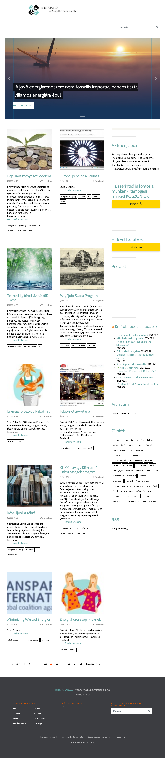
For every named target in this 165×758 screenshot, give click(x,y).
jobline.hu (17, 713)
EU (89, 196)
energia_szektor (33, 640)
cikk (22, 640)
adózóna (37, 713)
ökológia (11, 231)
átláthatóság (13, 640)
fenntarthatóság (136, 460)
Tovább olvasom (20, 219)
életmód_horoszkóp (15, 441)
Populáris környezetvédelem (29, 176)
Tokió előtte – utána (75, 411)
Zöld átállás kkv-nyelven (128, 351)
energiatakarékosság (85, 448)
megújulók (91, 345)
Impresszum (120, 737)
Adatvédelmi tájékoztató (72, 737)
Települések (80, 533)
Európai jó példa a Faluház (79, 176)
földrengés (116, 465)
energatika (12, 226)
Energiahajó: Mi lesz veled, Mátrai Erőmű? (136, 370)
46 (69, 664)
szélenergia (140, 491)
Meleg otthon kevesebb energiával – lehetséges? (134, 343)
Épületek (81, 196)
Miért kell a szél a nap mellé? (130, 338)
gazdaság (22, 226)
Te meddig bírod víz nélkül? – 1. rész (29, 298)
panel (63, 201)
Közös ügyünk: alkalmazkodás (131, 364)
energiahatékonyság (68, 196)
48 (81, 664)
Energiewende (135, 455)
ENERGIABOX (64, 690)
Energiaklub (47, 181)
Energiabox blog (120, 528)
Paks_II (115, 491)
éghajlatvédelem (82, 528)
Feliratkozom (135, 247)
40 (45, 664)
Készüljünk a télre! (21, 513)
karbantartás (13, 555)
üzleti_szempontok (24, 231)
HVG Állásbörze (19, 723)
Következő (91, 664)
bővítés (115, 445)
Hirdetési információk (48, 737)
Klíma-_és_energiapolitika (123, 470)
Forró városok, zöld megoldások (132, 335)
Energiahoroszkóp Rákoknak (28, 411)
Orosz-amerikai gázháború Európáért (134, 377)
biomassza (65, 345)
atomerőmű (140, 440)
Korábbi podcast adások (136, 326)
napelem (116, 486)
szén (149, 491)
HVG (14, 708)
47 (75, 664)
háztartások (128, 465)
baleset (150, 440)
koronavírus (131, 476)
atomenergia (128, 440)
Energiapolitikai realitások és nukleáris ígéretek (135, 356)
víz (40, 346)
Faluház (96, 196)
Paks (148, 486)
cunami (132, 445)
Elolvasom (26, 105)
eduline (16, 718)
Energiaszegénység (120, 455)
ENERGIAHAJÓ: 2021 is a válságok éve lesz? (137, 384)
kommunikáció (118, 476)
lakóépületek (117, 481)
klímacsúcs (140, 470)
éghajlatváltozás (14, 346)
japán (152, 465)
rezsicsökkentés (127, 491)
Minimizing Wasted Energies (29, 619)
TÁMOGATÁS (136, 203)
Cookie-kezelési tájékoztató (99, 737)
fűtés (37, 549)
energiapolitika (137, 450)
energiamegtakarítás (120, 450)
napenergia (126, 486)
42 (57, 664)
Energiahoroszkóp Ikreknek (80, 619)
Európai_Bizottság (120, 460)
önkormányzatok (30, 346)
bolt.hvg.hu (38, 723)
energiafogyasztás (67, 448)
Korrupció (45, 640)
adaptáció (116, 440)
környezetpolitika (35, 226)
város (127, 496)
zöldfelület (136, 496)
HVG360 (36, 708)
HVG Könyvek (39, 718)
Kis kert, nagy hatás (129, 367)
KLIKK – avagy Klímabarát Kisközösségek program (79, 469)
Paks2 (155, 486)
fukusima (148, 460)
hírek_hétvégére (141, 465)
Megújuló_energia (78, 345)
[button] (9, 78)
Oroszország (138, 486)
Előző (17, 664)
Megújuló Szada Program (79, 296)
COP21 (123, 445)
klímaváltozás (152, 470)
